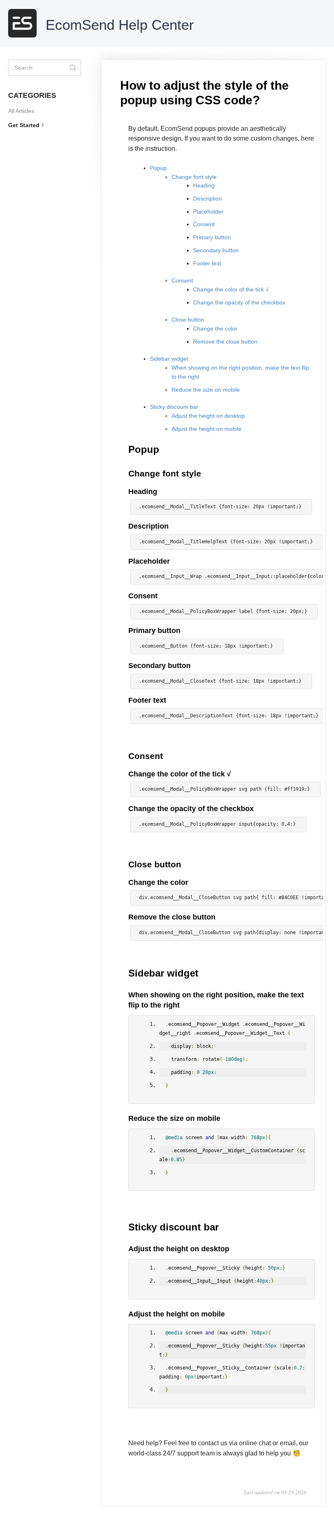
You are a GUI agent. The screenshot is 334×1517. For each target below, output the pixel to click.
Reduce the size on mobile (205, 389)
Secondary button (216, 250)
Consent (204, 224)
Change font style (194, 177)
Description (207, 198)
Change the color (215, 328)
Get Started (24, 125)
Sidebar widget (169, 358)
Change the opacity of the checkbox (239, 302)
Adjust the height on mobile (206, 429)
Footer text (207, 263)
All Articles (21, 111)
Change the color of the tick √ (231, 289)
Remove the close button (225, 341)
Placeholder (208, 211)
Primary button (212, 237)
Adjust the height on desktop (208, 415)
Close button (187, 319)
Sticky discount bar (174, 407)
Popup (158, 168)
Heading (204, 185)
